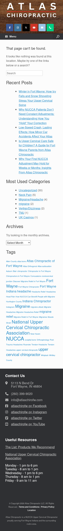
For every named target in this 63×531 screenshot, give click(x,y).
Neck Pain (25, 195)
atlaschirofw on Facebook (29, 405)
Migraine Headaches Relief (27, 312)
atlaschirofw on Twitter (26, 417)
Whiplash (44, 355)
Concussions (35, 276)
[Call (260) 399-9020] (50, 27)
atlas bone (21, 261)
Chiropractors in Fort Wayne (18, 276)
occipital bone (30, 339)
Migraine (22, 306)
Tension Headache (39, 344)
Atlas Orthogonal (30, 266)
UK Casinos (26, 217)
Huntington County (14, 301)
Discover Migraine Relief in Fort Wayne (29, 281)
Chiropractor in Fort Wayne (39, 271)
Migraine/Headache (31, 199)
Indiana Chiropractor (36, 301)
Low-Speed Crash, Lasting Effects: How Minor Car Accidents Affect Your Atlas (35, 131)
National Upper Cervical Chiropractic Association (27, 327)
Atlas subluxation (44, 266)
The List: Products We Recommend (30, 447)
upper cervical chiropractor (27, 351)
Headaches (51, 291)
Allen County (11, 261)
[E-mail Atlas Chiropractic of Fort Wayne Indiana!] (42, 27)
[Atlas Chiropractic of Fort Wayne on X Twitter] (26, 27)
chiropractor (22, 271)
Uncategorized (28, 190)
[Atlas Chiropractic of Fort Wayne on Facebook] (9, 27)
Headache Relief (39, 291)
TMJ (21, 213)
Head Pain (10, 296)
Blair (15, 271)
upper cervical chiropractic (27, 350)
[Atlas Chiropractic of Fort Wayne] (31, 10)
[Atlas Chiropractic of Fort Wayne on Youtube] (34, 27)
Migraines (43, 317)
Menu (12, 36)
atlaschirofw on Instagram (29, 412)
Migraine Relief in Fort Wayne (26, 317)
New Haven (35, 333)
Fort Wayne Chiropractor (28, 286)
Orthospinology (43, 339)
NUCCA (15, 338)
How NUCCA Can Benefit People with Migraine (35, 296)
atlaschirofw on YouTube (28, 424)
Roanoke (27, 344)
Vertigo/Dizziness (29, 208)
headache (24, 291)
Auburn (9, 271)
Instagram (10, 307)
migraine (24, 204)
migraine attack (37, 307)
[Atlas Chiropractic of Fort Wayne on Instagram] (17, 27)
